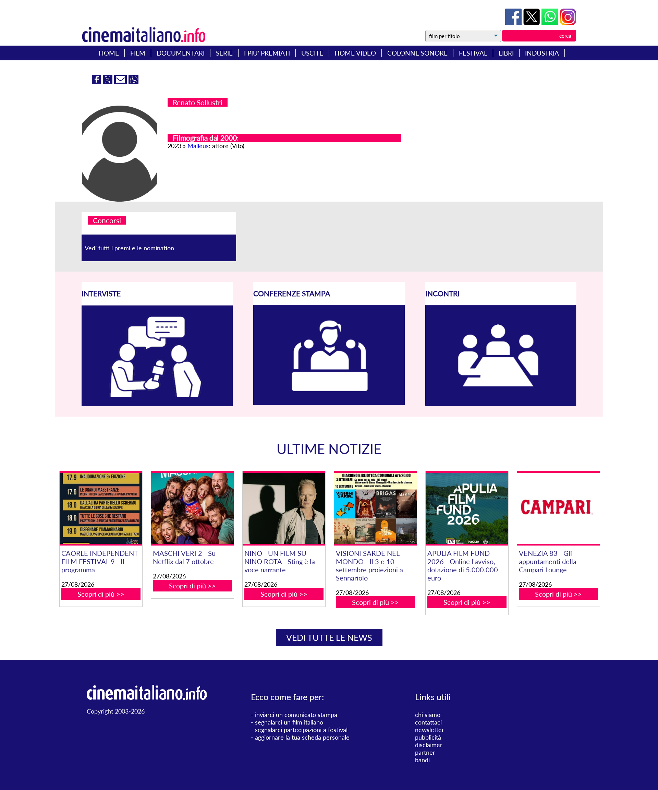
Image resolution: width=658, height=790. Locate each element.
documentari (181, 53)
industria (542, 53)
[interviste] (157, 404)
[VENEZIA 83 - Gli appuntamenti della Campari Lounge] (558, 508)
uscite (312, 53)
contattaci (428, 722)
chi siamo (427, 714)
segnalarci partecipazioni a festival (301, 729)
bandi (422, 760)
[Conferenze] (328, 402)
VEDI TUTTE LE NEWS (329, 637)
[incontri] (500, 404)
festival (473, 53)
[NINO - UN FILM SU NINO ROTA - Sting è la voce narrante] (284, 508)
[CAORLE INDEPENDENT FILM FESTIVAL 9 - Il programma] (101, 508)
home (109, 53)
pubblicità (428, 737)
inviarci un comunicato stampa (296, 714)
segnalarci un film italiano (289, 722)
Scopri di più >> (100, 594)
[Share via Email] (121, 81)
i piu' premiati (267, 53)
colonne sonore (417, 53)
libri (506, 53)
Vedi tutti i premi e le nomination (129, 248)
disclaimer (428, 745)
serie (224, 53)
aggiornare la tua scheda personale (302, 737)
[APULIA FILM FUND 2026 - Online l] (467, 508)
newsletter (429, 729)
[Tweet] (532, 22)
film (137, 53)
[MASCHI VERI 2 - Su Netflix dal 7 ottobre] (192, 508)
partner (425, 752)
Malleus (198, 145)
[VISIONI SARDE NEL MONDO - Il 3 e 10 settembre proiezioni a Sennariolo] (375, 508)
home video (355, 53)
